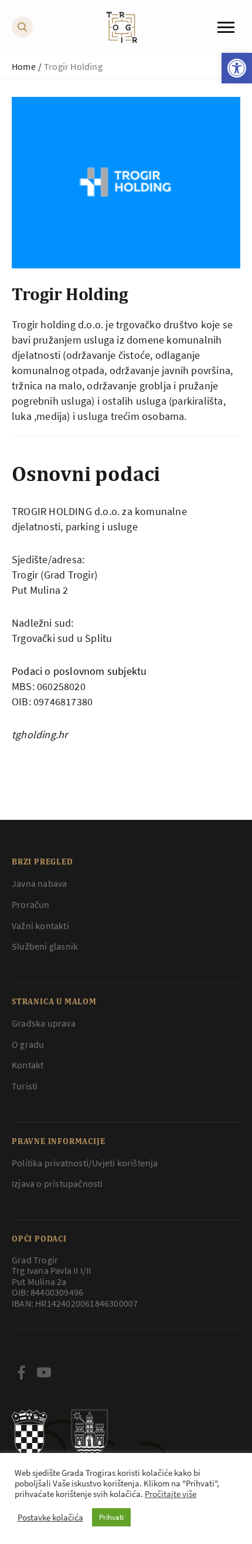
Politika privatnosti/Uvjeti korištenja (85, 1163)
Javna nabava (39, 883)
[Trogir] (122, 27)
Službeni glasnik (45, 946)
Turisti (25, 1086)
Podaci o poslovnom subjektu (79, 671)
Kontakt (27, 1065)
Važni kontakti (40, 925)
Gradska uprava (44, 1023)
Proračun (31, 904)
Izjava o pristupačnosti (57, 1183)
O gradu (28, 1044)
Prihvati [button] (111, 1517)
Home (24, 66)
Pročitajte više (170, 1494)
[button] (237, 68)
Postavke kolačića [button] (50, 1517)
